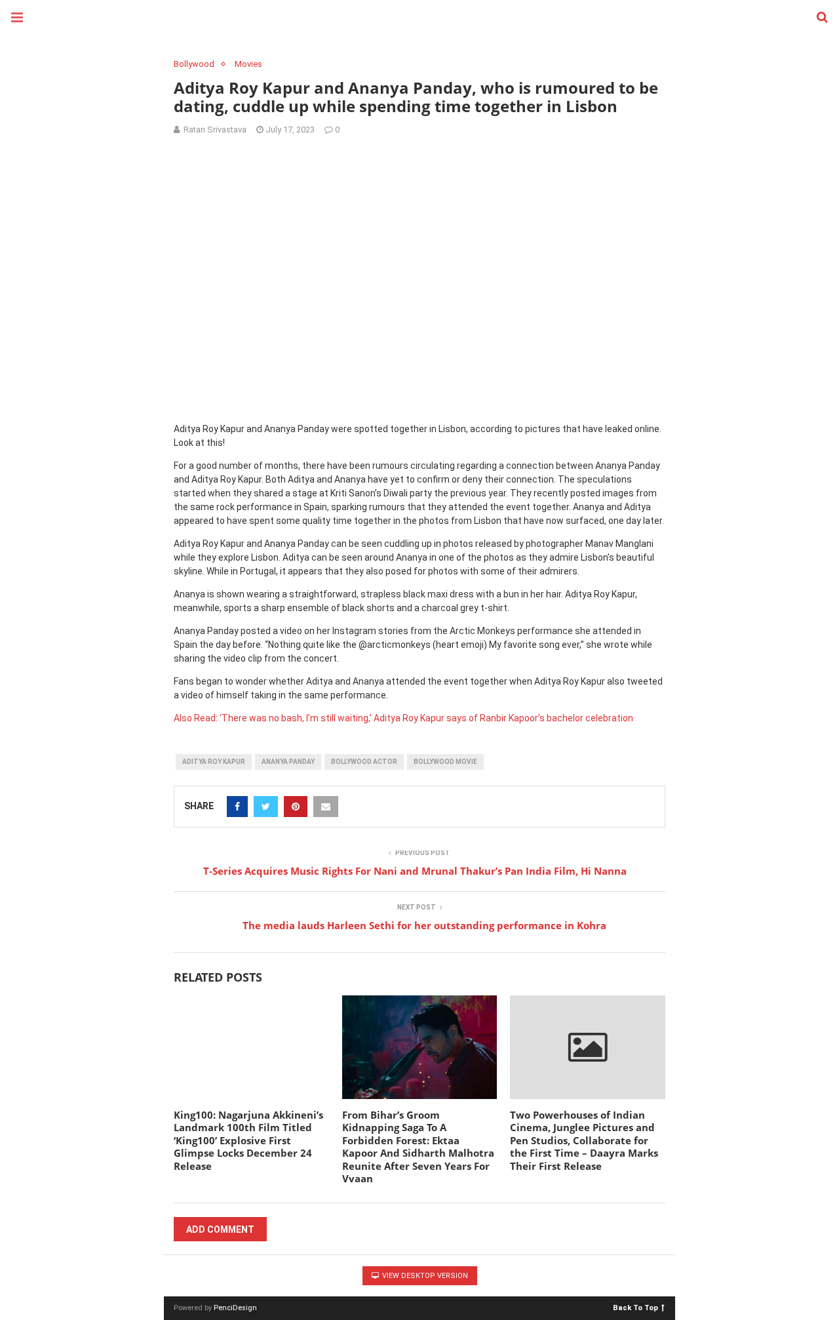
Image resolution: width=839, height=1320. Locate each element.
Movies (248, 64)
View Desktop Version (424, 1275)
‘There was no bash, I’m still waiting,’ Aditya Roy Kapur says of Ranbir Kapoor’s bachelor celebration (426, 718)
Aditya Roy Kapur (213, 761)
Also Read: (196, 718)
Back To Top (635, 1307)
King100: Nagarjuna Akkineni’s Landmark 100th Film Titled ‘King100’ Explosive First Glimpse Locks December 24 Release (248, 1140)
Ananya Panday (288, 761)
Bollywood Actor (364, 761)
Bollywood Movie (445, 761)
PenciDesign (235, 1308)
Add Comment (220, 1229)
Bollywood (194, 64)
